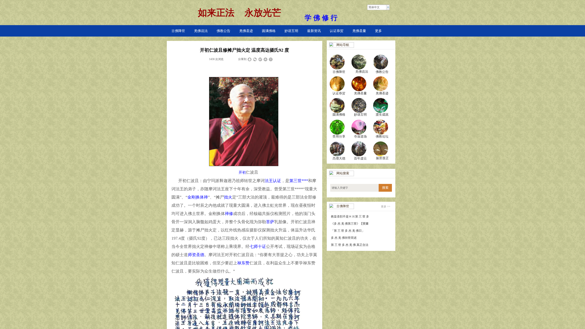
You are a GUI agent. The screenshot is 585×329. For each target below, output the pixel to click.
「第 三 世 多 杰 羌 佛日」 (348, 230)
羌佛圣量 (359, 31)
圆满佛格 (269, 31)
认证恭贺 (336, 31)
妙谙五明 (291, 31)
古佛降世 (178, 31)
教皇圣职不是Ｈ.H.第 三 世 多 (350, 216)
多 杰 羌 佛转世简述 (344, 237)
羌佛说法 (201, 31)
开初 (242, 172)
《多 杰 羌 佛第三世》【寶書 (350, 223)
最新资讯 (314, 31)
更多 (378, 31)
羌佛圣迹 (246, 31)
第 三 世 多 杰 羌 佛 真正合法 (349, 245)
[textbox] (354, 188)
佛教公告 (223, 31)
